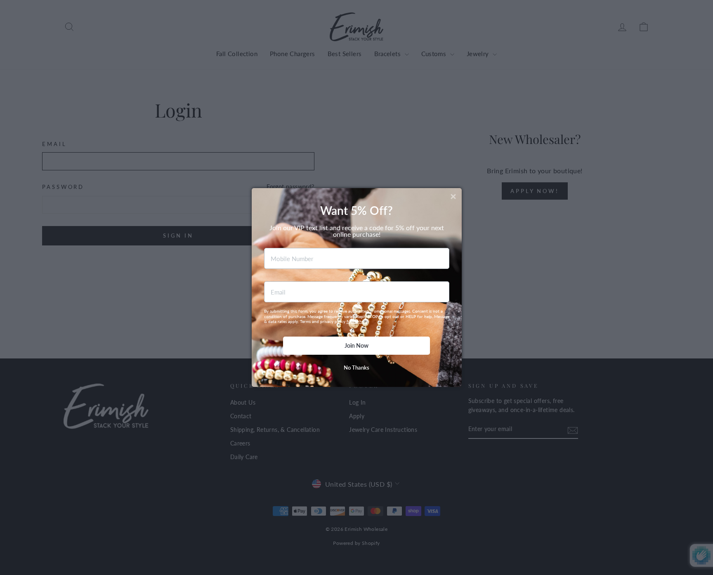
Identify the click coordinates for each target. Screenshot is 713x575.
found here (357, 321)
